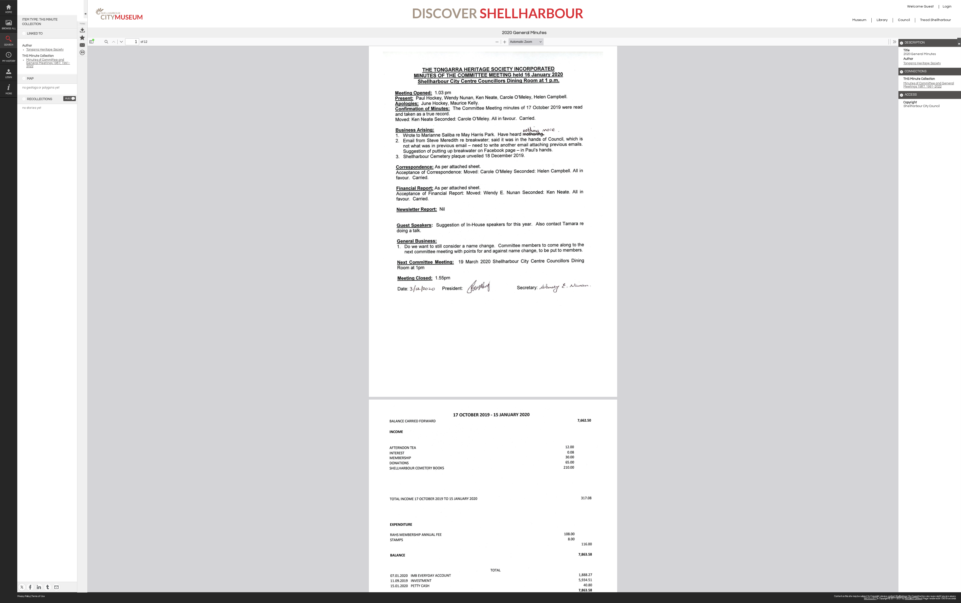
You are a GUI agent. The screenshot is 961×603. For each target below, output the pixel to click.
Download (82, 30)
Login (8, 77)
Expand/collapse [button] (959, 42)
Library (882, 20)
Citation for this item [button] (82, 52)
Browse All (9, 29)
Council (904, 20)
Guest (929, 6)
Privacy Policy (23, 596)
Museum (859, 20)
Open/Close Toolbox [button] (85, 9)
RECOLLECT (870, 598)
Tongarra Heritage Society (45, 49)
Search (8, 45)
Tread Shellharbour (935, 20)
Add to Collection (82, 37)
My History (8, 61)
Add (68, 98)
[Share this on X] (22, 584)
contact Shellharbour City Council (903, 596)
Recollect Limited (913, 598)
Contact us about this (82, 45)
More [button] (9, 94)
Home (8, 12)
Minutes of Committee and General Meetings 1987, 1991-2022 (48, 63)
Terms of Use (38, 596)
